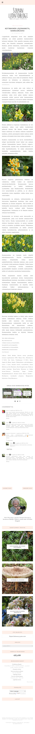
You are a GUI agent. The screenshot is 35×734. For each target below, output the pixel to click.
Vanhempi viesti (27, 488)
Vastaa (7, 418)
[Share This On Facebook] (15, 401)
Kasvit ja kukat (17, 25)
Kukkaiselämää (16, 664)
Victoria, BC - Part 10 (17, 678)
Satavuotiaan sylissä (17, 671)
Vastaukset (10, 440)
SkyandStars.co (17, 723)
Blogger (19, 720)
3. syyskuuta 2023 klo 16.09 (18, 422)
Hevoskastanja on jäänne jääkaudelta (17, 612)
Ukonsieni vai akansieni (17, 580)
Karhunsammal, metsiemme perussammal (17, 546)
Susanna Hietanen (10, 433)
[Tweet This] (18, 401)
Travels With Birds (17, 676)
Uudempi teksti (7, 488)
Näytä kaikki (30, 682)
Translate (23, 693)
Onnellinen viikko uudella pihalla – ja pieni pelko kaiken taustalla (16, 666)
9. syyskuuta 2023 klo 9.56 (17, 454)
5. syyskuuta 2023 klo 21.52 (22, 433)
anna (7, 410)
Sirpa (7, 422)
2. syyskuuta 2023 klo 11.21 (15, 410)
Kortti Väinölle (17, 673)
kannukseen (5, 84)
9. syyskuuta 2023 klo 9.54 (21, 443)
